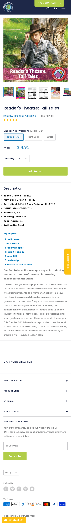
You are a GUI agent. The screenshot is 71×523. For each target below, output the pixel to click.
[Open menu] (63, 7)
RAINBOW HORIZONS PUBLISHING (19, 115)
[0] (55, 7)
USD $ (8, 472)
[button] (10, 120)
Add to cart (35, 171)
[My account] (48, 7)
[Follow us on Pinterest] (25, 489)
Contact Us (15, 520)
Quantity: (9, 158)
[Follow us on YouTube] (32, 489)
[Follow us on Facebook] (5, 489)
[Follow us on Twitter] (12, 489)
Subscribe (15, 456)
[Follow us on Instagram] (19, 489)
